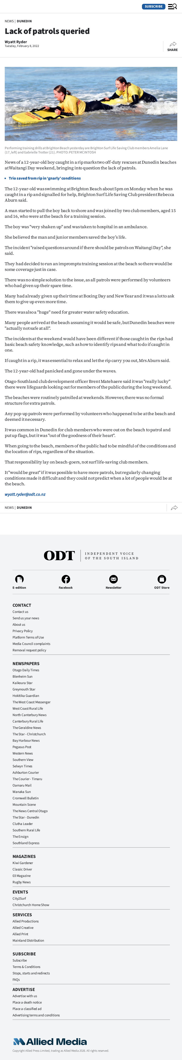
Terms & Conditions (26, 966)
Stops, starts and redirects (31, 973)
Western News (23, 753)
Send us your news (26, 618)
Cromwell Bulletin (25, 798)
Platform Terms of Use (28, 637)
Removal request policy (29, 650)
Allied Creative (23, 927)
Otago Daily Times (26, 670)
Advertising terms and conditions (36, 1015)
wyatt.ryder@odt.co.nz (25, 494)
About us (19, 624)
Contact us (20, 611)
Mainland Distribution (28, 940)
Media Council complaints (31, 643)
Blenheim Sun (22, 676)
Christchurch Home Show (31, 905)
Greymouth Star (24, 689)
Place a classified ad (27, 1008)
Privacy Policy (23, 631)
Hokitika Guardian (26, 695)
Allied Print (20, 934)
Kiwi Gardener (23, 863)
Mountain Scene (24, 804)
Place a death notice (27, 1002)
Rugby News (22, 882)
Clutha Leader (23, 823)
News (9, 21)
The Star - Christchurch (29, 734)
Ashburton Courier (26, 772)
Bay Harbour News (26, 740)
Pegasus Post (22, 747)
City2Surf (19, 898)
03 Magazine (21, 875)
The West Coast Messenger (31, 702)
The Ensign (20, 836)
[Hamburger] (172, 7)
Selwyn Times (22, 766)
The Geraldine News (27, 727)
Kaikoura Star (22, 682)
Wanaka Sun (22, 791)
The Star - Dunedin (26, 817)
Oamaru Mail (22, 785)
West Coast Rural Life (28, 708)
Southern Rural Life (26, 830)
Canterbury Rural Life (28, 721)
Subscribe (154, 6)
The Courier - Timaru (27, 779)
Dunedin (24, 21)
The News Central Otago (30, 811)
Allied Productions (26, 921)
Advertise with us (25, 996)
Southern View (23, 759)
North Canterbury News (29, 715)
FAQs (16, 979)
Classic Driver (22, 869)
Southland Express (26, 843)
